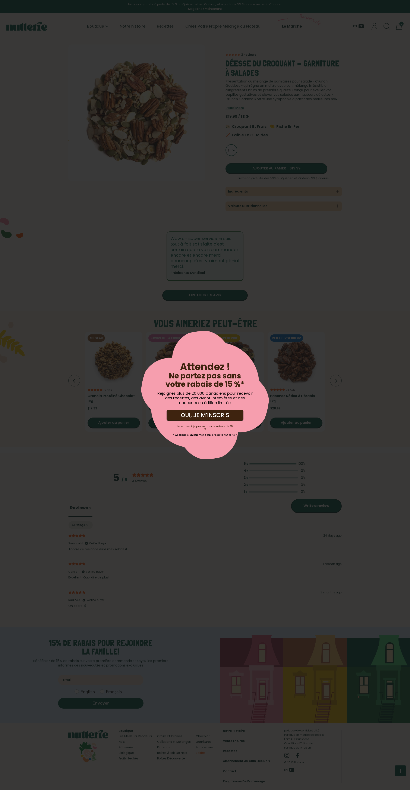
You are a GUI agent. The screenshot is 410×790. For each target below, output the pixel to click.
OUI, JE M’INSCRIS (205, 415)
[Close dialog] (62, 337)
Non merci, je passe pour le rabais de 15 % (205, 427)
